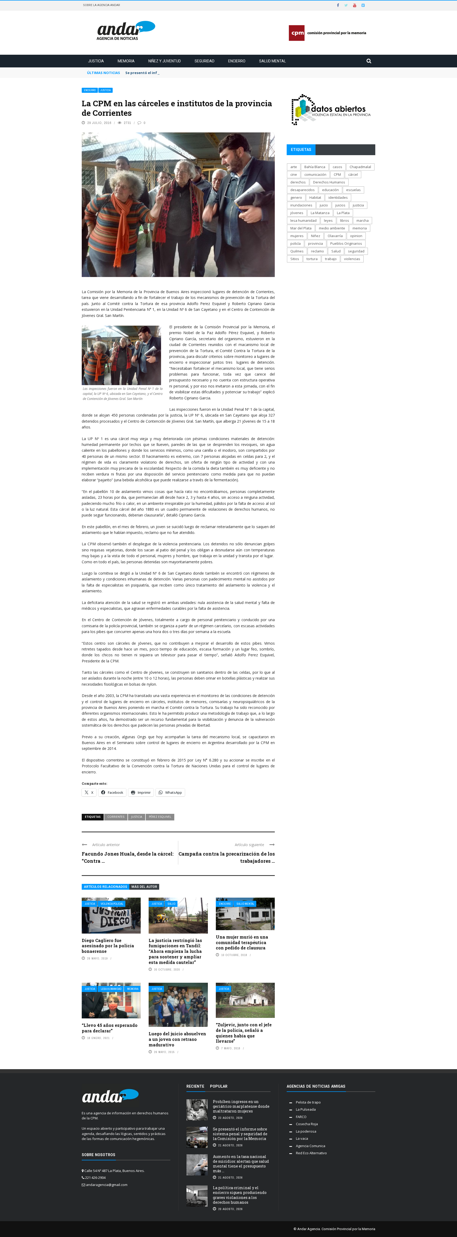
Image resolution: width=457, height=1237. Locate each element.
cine (293, 174)
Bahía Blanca (314, 166)
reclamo (317, 251)
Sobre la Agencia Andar (101, 5)
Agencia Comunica (310, 1145)
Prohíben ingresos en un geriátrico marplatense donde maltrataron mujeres (241, 1106)
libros (344, 220)
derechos (298, 182)
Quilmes (297, 251)
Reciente (195, 1086)
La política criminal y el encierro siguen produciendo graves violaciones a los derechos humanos (240, 1195)
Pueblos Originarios (346, 243)
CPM (337, 174)
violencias (352, 258)
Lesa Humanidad (111, 989)
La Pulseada (306, 1109)
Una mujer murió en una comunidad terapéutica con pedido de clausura (242, 942)
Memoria (126, 61)
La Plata (343, 212)
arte (293, 166)
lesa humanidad (303, 220)
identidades (338, 197)
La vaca (302, 1138)
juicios (340, 205)
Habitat (315, 197)
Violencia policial (112, 904)
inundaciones (301, 205)
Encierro (236, 61)
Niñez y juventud (164, 61)
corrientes (115, 817)
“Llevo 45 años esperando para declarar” (110, 1027)
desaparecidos (302, 189)
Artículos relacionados (105, 887)
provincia (315, 243)
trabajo (331, 258)
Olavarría (335, 235)
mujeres (297, 235)
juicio (324, 205)
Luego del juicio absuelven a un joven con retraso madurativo (177, 1039)
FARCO (301, 1116)
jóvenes (296, 212)
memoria (360, 228)
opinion (356, 235)
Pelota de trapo (308, 1102)
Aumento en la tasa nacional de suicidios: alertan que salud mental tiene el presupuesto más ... (241, 1164)
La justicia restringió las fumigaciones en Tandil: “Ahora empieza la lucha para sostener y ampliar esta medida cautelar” (175, 951)
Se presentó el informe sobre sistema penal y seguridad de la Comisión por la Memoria (202, 72)
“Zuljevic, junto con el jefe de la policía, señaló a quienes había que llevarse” (244, 1033)
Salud (171, 904)
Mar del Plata (301, 228)
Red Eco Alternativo (311, 1153)
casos (337, 166)
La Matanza (320, 212)
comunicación (315, 174)
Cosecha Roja (307, 1123)
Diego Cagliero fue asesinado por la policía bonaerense (108, 946)
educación (330, 189)
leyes (328, 220)
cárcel (353, 174)
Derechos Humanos (329, 182)
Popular (218, 1086)
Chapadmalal (360, 166)
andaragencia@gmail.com (106, 1184)
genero (296, 197)
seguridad (356, 251)
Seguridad (204, 61)
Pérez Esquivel (160, 817)
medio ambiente (332, 228)
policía (295, 243)
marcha (363, 220)
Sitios (294, 258)
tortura (312, 258)
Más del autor (144, 887)
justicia (136, 817)
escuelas (353, 189)
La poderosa (306, 1131)
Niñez (315, 235)
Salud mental (272, 61)
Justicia (96, 61)
